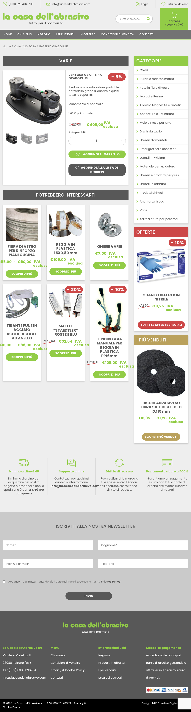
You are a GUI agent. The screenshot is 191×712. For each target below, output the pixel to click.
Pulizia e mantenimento (157, 79)
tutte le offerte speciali (161, 325)
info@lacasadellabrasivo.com (24, 677)
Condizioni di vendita (117, 34)
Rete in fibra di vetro (154, 88)
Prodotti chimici (151, 193)
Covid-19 (146, 70)
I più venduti (65, 34)
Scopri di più (21, 274)
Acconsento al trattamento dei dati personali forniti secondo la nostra (64, 581)
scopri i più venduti (161, 437)
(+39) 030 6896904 (22, 670)
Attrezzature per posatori (159, 219)
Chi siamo (24, 34)
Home (8, 34)
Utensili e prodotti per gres (159, 175)
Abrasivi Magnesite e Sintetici (161, 105)
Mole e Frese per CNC (156, 123)
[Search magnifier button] (148, 18)
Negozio (43, 34)
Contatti (146, 34)
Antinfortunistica (152, 201)
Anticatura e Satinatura (157, 114)
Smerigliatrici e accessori (158, 149)
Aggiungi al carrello (101, 154)
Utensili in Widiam (152, 158)
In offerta (87, 34)
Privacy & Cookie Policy (67, 670)
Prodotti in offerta (111, 663)
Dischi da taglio (151, 131)
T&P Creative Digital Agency (170, 703)
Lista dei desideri (110, 677)
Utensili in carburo (153, 184)
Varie (17, 46)
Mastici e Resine (151, 96)
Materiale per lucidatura (157, 166)
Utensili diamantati (153, 140)
